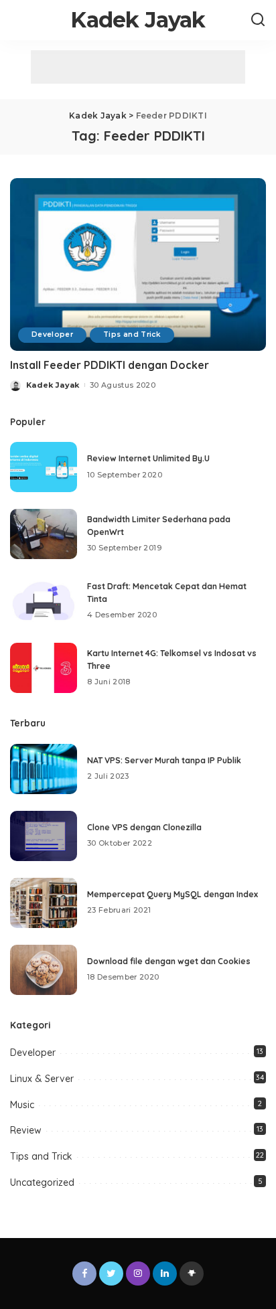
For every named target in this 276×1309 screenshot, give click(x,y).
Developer (52, 334)
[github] (192, 1273)
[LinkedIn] (165, 1273)
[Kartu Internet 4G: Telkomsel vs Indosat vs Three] (43, 668)
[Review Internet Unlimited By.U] (43, 467)
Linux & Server (42, 1079)
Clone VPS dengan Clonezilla (144, 827)
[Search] (258, 20)
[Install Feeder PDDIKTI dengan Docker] (138, 264)
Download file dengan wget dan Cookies (169, 961)
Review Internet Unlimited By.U (148, 458)
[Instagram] (138, 1273)
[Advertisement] (138, 67)
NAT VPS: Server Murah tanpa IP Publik (164, 760)
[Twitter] (111, 1273)
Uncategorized (42, 1182)
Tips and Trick (132, 334)
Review (26, 1130)
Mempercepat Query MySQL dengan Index (172, 894)
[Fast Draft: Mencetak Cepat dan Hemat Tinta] (43, 601)
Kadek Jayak (137, 20)
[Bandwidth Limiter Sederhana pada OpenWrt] (43, 534)
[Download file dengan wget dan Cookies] (43, 970)
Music (22, 1105)
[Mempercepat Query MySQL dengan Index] (43, 903)
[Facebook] (84, 1273)
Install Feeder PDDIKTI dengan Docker (109, 365)
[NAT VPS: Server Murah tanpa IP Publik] (43, 769)
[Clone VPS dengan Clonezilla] (43, 836)
